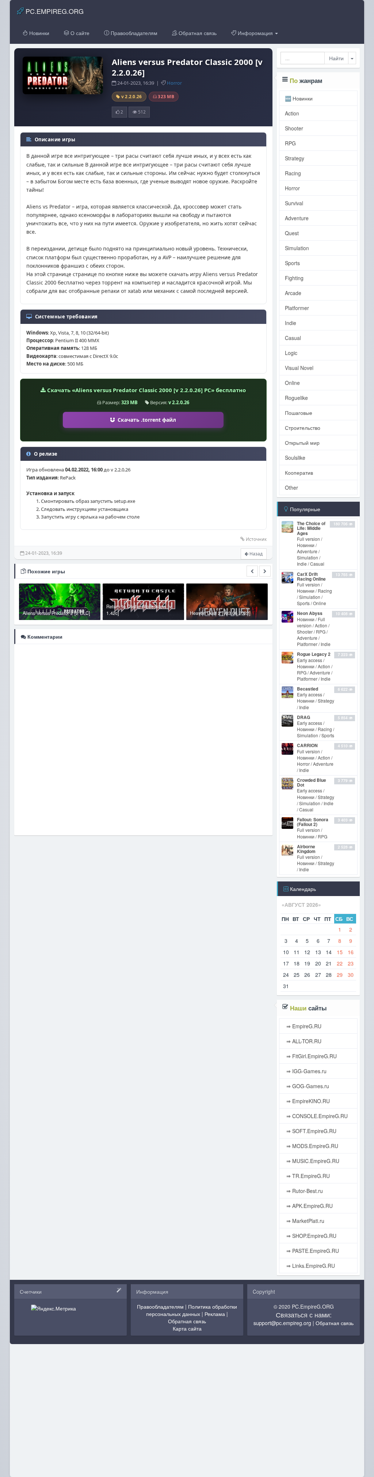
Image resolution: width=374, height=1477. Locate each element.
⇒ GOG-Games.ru (307, 1086)
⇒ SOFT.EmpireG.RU (310, 1130)
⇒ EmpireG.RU (303, 1026)
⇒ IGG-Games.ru (306, 1071)
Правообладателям (133, 33)
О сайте (79, 33)
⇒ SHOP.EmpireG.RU (310, 1235)
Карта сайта (187, 1328)
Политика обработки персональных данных (191, 1310)
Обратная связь (197, 33)
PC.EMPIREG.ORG (54, 11)
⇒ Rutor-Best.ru (304, 1190)
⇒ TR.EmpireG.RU (307, 1175)
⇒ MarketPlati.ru (304, 1220)
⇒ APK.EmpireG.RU (309, 1205)
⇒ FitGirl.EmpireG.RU (311, 1056)
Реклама (215, 1313)
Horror (174, 83)
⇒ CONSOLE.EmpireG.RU (316, 1116)
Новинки (38, 33)
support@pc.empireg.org (282, 1323)
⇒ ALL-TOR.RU (303, 1041)
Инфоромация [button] (255, 33)
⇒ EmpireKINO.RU (307, 1101)
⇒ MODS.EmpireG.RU (311, 1145)
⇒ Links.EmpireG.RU (310, 1265)
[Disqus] (143, 739)
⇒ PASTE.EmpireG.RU (312, 1250)
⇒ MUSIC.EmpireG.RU (312, 1160)
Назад (255, 554)
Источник (256, 539)
